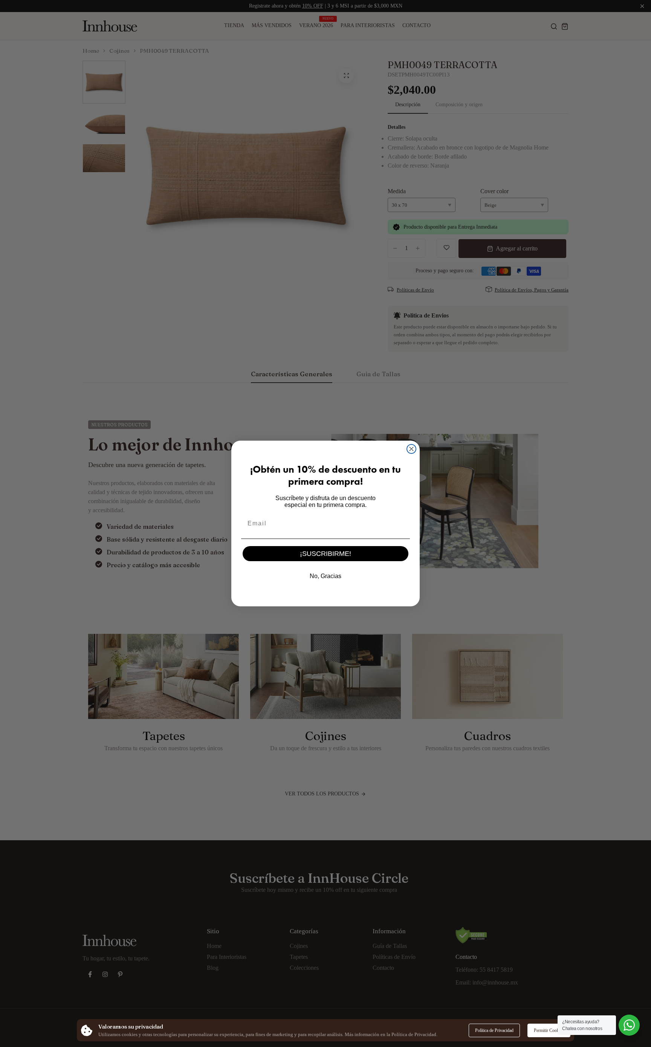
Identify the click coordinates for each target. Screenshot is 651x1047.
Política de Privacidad (494, 1030)
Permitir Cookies (549, 1030)
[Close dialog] (411, 448)
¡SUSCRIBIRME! (325, 553)
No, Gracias (325, 576)
